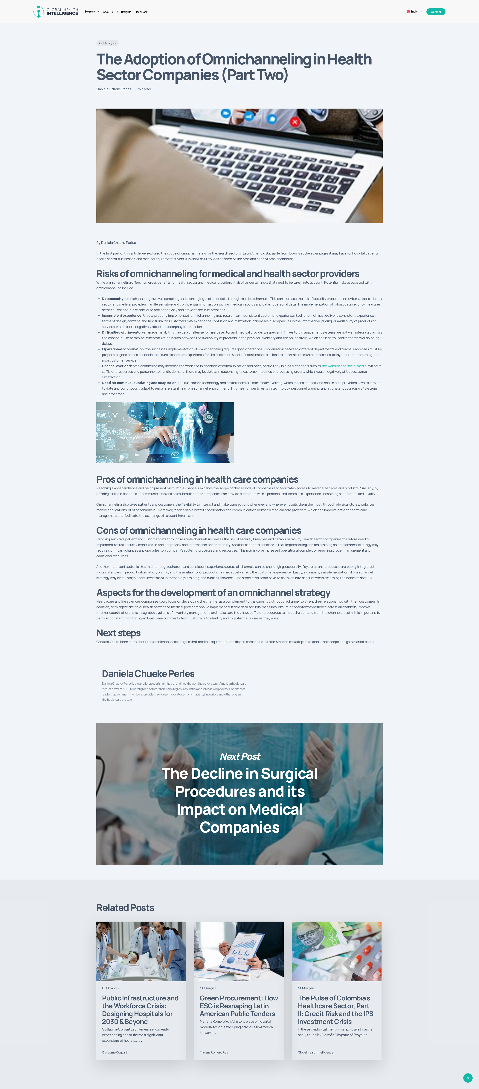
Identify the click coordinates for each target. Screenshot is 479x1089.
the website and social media (344, 366)
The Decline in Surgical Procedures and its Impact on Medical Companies (239, 794)
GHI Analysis (107, 43)
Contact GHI (105, 641)
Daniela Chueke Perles (113, 89)
